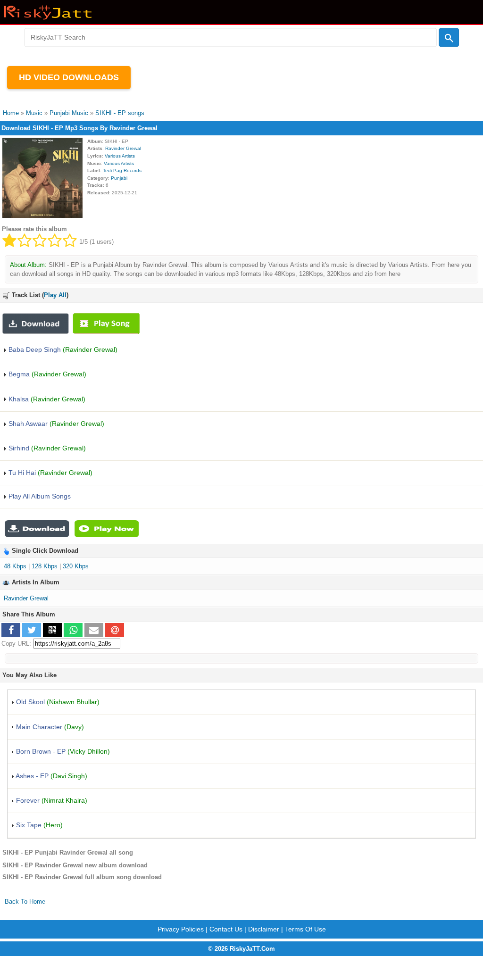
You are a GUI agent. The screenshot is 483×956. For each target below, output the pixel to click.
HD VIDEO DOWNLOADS (69, 77)
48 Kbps (15, 566)
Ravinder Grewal (123, 148)
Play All (55, 295)
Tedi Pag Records (122, 170)
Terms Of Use (305, 929)
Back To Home (25, 901)
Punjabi (119, 178)
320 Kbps (76, 566)
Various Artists (120, 155)
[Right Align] (449, 37)
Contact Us (225, 929)
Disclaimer (263, 929)
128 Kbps (45, 566)
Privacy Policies (181, 929)
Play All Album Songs (39, 496)
